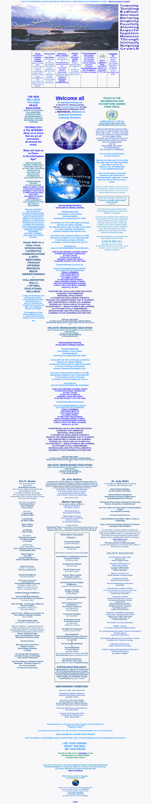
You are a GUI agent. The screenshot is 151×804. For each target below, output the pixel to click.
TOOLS (64, 272)
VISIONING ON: (113, 55)
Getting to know (102, 63)
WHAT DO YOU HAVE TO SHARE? (119, 1)
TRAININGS (73, 272)
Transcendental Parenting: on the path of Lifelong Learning (70, 206)
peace (75, 802)
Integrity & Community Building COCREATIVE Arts (62, 80)
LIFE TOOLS (89, 55)
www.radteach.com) (120, 539)
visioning (82, 753)
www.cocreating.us (75, 770)
